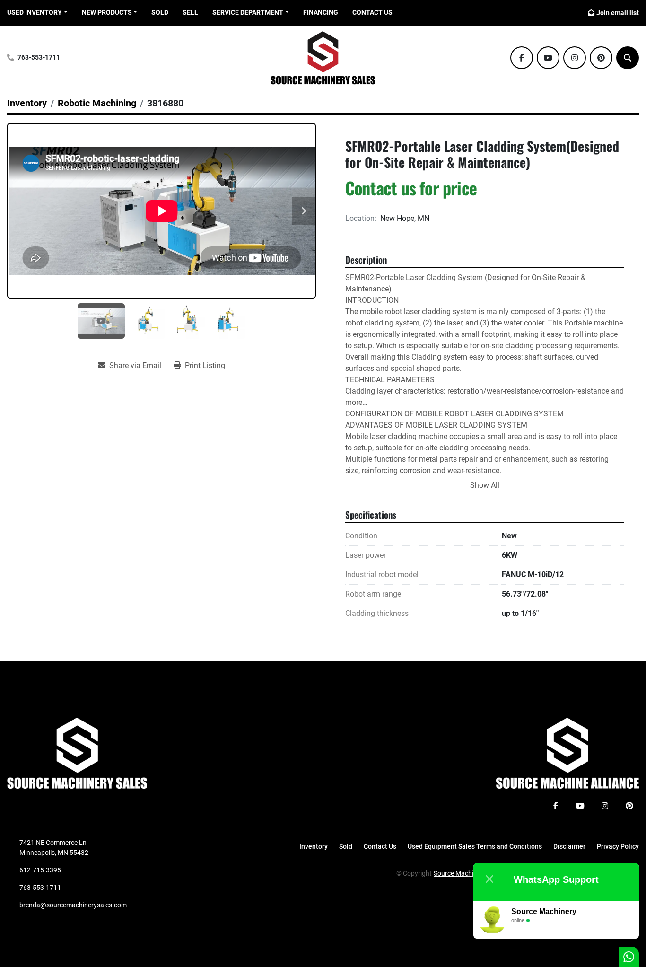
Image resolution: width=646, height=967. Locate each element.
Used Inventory (34, 12)
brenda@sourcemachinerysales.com (73, 905)
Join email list (617, 13)
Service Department (247, 12)
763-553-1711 (38, 57)
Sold (159, 12)
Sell (190, 12)
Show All (484, 485)
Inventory (313, 846)
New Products (107, 12)
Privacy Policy (618, 846)
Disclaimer (569, 846)
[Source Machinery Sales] (77, 752)
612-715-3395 (40, 870)
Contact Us (372, 12)
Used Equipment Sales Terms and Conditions (475, 846)
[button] (110, 13)
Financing (320, 12)
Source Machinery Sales (468, 873)
